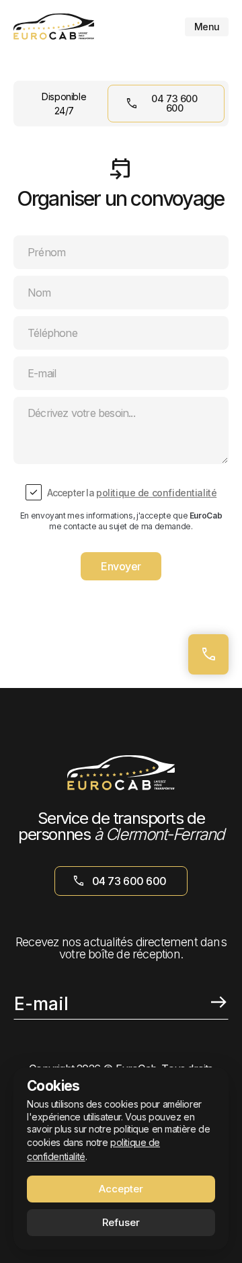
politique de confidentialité (156, 492)
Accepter (121, 1188)
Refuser (121, 1222)
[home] (53, 26)
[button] (207, 26)
